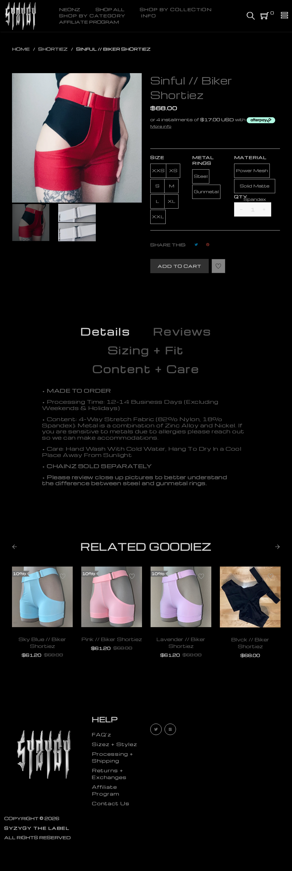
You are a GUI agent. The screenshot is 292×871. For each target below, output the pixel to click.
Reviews (182, 331)
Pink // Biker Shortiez (111, 639)
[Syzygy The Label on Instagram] (170, 729)
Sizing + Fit (146, 350)
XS (173, 170)
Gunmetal (206, 191)
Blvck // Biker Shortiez (250, 642)
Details (105, 331)
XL (171, 201)
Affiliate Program (105, 790)
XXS (158, 170)
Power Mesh (252, 170)
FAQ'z (101, 734)
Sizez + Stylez (114, 744)
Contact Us (110, 803)
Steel (201, 176)
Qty (241, 196)
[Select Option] (26, 613)
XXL (158, 216)
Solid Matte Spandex (254, 188)
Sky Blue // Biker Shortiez (42, 642)
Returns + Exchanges (109, 773)
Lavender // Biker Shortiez (181, 642)
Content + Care (146, 369)
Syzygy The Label (36, 828)
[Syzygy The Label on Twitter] (156, 729)
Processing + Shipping (112, 757)
